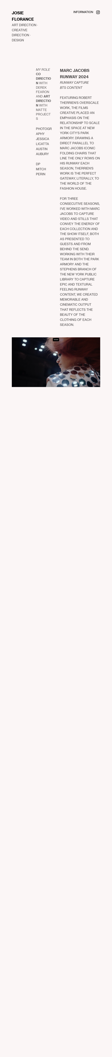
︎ (98, 12)
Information (83, 12)
